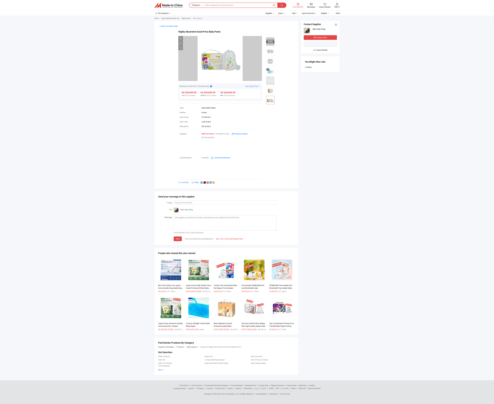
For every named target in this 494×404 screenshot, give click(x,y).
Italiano (230, 388)
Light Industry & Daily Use (170, 18)
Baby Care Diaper (165, 363)
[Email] (214, 182)
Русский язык (220, 388)
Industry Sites (263, 385)
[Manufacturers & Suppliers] (168, 5)
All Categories (163, 13)
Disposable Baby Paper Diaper (216, 363)
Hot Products (184, 385)
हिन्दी (277, 388)
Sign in (337, 7)
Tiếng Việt (301, 388)
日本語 (271, 388)
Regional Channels (277, 385)
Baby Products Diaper (259, 359)
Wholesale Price (250, 385)
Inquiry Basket (322, 50)
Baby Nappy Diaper (258, 363)
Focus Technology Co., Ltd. (230, 394)
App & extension (308, 13)
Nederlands (248, 388)
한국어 (264, 388)
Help (293, 13)
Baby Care (209, 356)
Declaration (274, 394)
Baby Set (161, 359)
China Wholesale (236, 385)
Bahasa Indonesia (314, 388)
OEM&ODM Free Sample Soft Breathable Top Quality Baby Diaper (280, 288)
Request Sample (241, 134)
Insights (312, 385)
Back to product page (169, 26)
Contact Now (321, 37)
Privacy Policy (285, 394)
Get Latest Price (252, 86)
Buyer (280, 13)
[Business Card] (336, 24)
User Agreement (261, 394)
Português (200, 388)
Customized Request (222, 157)
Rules (338, 13)
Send (178, 239)
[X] (205, 182)
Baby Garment (256, 356)
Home (156, 18)
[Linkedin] (211, 182)
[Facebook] (202, 182)
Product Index (291, 385)
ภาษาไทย (285, 388)
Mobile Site (303, 385)
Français (209, 388)
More (160, 370)
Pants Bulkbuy (164, 366)
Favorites (185, 182)
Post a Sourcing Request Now (229, 239)
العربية (257, 388)
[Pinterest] (208, 182)
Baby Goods (186, 18)
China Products (196, 385)
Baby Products (164, 356)
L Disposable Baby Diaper (215, 359)
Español (191, 388)
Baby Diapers (197, 18)
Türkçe (293, 388)
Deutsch (238, 388)
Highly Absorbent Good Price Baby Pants (199, 31)
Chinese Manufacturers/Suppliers (216, 385)
